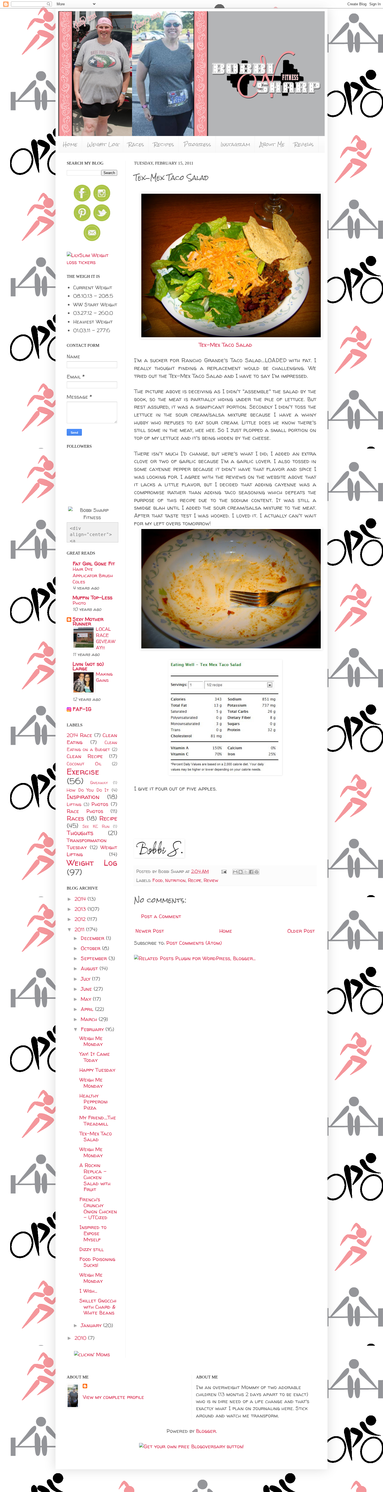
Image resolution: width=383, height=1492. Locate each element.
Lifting (74, 804)
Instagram (235, 144)
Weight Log (103, 144)
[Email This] (235, 872)
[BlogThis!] (240, 872)
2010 (81, 1337)
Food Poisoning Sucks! (97, 1262)
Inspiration (83, 797)
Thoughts (80, 833)
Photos (99, 804)
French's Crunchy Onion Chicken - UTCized (98, 1208)
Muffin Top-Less (92, 597)
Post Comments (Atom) (194, 942)
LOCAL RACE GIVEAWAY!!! (106, 638)
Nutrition (175, 880)
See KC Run (95, 826)
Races (136, 144)
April (88, 1009)
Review (211, 880)
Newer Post (149, 930)
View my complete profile (113, 1397)
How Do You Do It (88, 790)
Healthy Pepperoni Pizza (93, 1101)
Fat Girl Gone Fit (94, 563)
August (90, 968)
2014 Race (79, 735)
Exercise (83, 771)
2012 (81, 919)
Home (70, 144)
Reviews (304, 144)
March (90, 1019)
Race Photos (85, 811)
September (95, 958)
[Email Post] (223, 871)
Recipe (194, 880)
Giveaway (99, 783)
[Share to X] (246, 872)
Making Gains (104, 677)
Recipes (164, 144)
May (87, 999)
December (93, 938)
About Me (272, 144)
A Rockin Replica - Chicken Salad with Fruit (94, 1177)
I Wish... (88, 1290)
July (86, 978)
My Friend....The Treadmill (97, 1120)
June (87, 988)
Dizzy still (91, 1249)
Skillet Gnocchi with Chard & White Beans (97, 1306)
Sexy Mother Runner (88, 621)
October (91, 948)
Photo (79, 603)
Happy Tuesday (97, 1069)
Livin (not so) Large (88, 666)
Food (158, 880)
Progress (197, 144)
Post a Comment (161, 916)
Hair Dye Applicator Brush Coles (93, 575)
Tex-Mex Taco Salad (225, 344)
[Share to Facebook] (251, 872)
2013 (81, 909)
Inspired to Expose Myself (93, 1233)
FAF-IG (82, 709)
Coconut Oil (84, 764)
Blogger (206, 1431)
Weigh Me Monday (91, 1041)
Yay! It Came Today (94, 1057)
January (92, 1325)
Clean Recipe (85, 756)
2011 (80, 929)
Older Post (301, 930)
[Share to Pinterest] (256, 872)
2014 (81, 898)
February (93, 1029)
